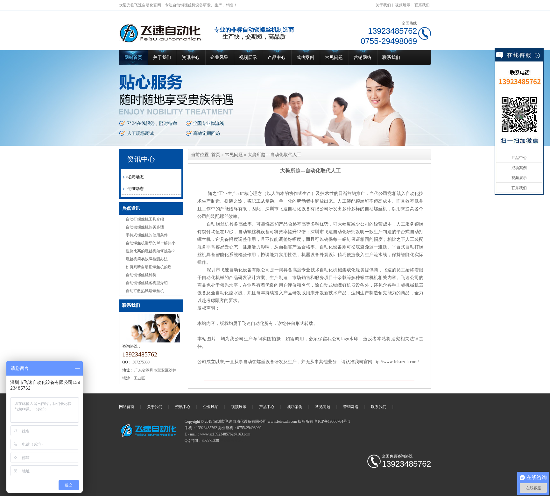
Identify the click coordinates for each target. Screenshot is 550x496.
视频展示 (402, 5)
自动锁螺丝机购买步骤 (145, 227)
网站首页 (133, 57)
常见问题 (334, 57)
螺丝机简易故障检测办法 (147, 259)
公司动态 (136, 177)
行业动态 (136, 188)
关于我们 (383, 5)
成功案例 (305, 57)
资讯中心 (191, 57)
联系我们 (422, 5)
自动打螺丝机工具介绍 (145, 219)
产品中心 (277, 57)
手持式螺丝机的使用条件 (147, 235)
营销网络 (362, 57)
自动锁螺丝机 (231, 440)
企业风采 (219, 57)
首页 (215, 154)
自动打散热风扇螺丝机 (145, 291)
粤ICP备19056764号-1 (332, 421)
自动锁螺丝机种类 (141, 275)
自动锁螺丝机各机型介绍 (147, 283)
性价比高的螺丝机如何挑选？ (150, 251)
